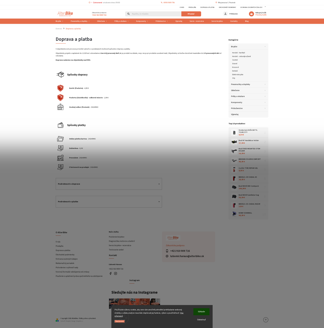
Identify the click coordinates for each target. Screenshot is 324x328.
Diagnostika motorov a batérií (122, 241)
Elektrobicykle (237, 74)
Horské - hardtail (238, 53)
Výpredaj (234, 114)
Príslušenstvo (237, 108)
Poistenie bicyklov (116, 236)
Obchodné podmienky (227, 7)
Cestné (235, 60)
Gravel (234, 63)
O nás (182, 7)
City (233, 78)
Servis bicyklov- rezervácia (120, 245)
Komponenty (236, 102)
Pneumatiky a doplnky (240, 84)
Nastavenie (120, 321)
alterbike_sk (115, 273)
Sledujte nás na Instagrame (134, 292)
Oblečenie (235, 90)
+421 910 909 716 (116, 269)
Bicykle (234, 46)
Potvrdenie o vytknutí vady (67, 267)
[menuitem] (61, 21)
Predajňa (192, 7)
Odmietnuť (201, 319)
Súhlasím (201, 311)
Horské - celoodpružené (241, 56)
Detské (235, 71)
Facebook (110, 273)
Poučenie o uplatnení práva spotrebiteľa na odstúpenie (79, 276)
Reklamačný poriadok (65, 263)
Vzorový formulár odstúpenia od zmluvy (72, 271)
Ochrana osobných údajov (251, 7)
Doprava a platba (207, 7)
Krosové (235, 67)
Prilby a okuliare (238, 96)
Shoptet (68, 321)
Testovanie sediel (116, 249)
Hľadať (191, 14)
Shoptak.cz (79, 321)
